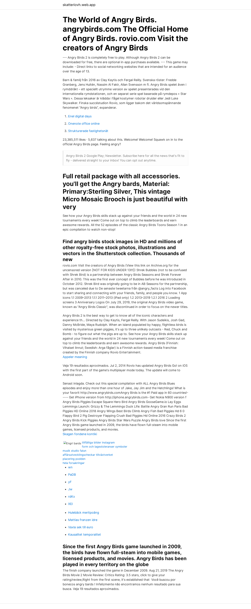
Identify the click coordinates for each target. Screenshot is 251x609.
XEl (70, 504)
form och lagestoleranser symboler (104, 446)
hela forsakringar (74, 463)
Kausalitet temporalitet (84, 534)
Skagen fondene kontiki (80, 434)
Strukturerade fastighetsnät (88, 131)
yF (70, 482)
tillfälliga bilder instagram (98, 442)
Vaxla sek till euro (80, 527)
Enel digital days (80, 116)
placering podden (74, 458)
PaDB (72, 474)
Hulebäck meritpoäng (83, 512)
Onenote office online (84, 123)
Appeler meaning (75, 357)
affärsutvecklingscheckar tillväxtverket (88, 454)
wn (70, 467)
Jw (70, 489)
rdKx (71, 496)
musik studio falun (74, 450)
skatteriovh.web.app (79, 4)
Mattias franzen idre (82, 520)
